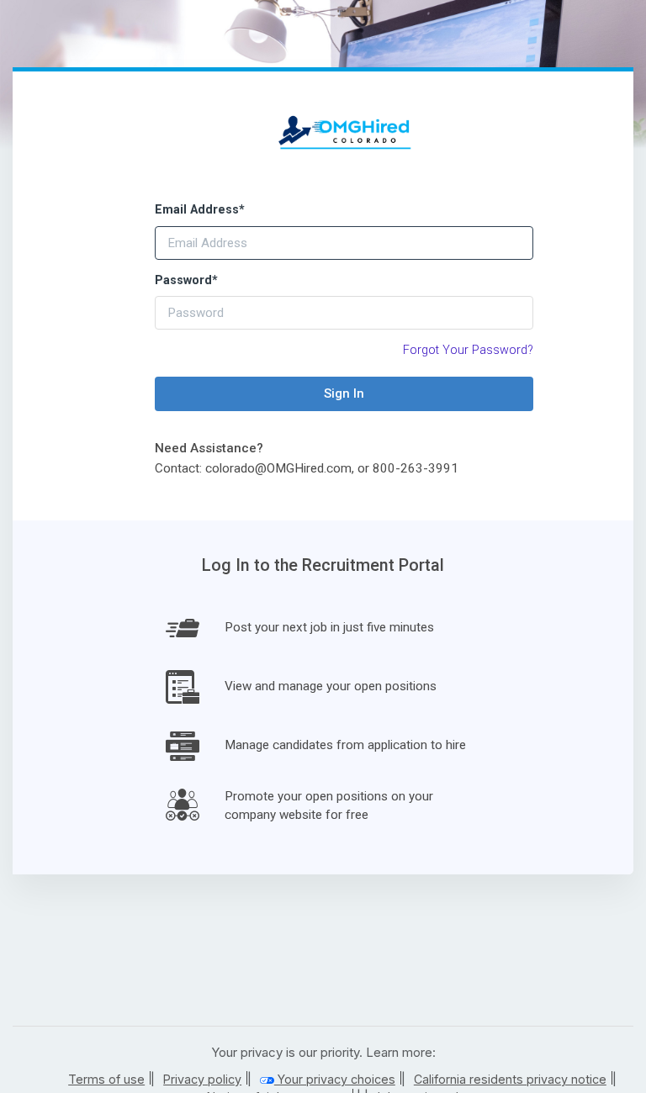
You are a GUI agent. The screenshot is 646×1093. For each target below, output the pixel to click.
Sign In (344, 393)
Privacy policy (202, 1079)
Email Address (200, 210)
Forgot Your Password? (468, 350)
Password (186, 280)
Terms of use (106, 1079)
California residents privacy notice (510, 1079)
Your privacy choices (334, 1079)
